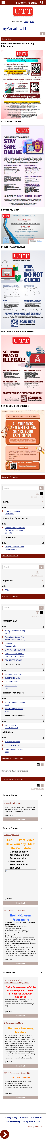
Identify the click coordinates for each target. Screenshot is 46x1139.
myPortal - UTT (14, 28)
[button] (41, 488)
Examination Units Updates (12, 758)
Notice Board (7, 39)
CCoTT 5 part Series (11, 835)
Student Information (10, 596)
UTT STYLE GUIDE (12, 745)
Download (27, 819)
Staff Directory (13, 1121)
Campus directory (31, 1121)
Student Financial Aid (10, 556)
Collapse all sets (37, 497)
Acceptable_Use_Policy (13, 674)
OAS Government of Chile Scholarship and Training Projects (16, 981)
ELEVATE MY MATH (12, 742)
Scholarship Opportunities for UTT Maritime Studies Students (15, 530)
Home (26, 22)
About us (24, 1117)
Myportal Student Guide (13, 803)
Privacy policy (10, 1117)
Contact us (36, 1117)
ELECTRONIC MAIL (12, 678)
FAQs (7, 590)
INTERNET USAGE (12, 682)
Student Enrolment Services (12, 779)
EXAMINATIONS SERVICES (15, 650)
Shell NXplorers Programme (14, 910)
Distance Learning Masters (14, 1023)
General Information (10, 477)
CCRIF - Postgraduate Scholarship (17, 1073)
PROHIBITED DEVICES (13, 660)
